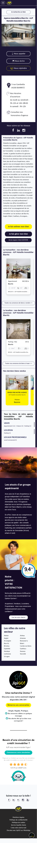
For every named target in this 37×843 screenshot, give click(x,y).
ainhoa (22, 636)
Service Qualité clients (18, 825)
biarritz (10, 284)
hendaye (7, 651)
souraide (23, 654)
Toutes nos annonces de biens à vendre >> (18, 303)
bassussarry (24, 641)
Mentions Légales (18, 817)
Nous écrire (20, 61)
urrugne (7, 656)
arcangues (7, 641)
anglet (6, 638)
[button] (8, 268)
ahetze (6, 636)
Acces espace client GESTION (18, 240)
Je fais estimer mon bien (18, 227)
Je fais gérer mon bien (18, 234)
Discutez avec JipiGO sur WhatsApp (18, 830)
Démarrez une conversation (18, 705)
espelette (7, 649)
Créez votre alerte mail (18, 828)
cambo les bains (25, 646)
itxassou (22, 651)
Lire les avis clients (18, 617)
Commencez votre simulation (18, 752)
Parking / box (12, 342)
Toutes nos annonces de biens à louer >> (18, 363)
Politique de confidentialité (18, 820)
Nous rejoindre (20, 68)
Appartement (12, 281)
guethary (23, 649)
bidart (22, 643)
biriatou (6, 646)
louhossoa (7, 654)
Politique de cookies (18, 822)
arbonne (23, 638)
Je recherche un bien (18, 12)
